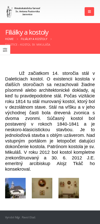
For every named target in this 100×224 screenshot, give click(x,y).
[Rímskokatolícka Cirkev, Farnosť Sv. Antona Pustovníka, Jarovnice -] (23, 11)
